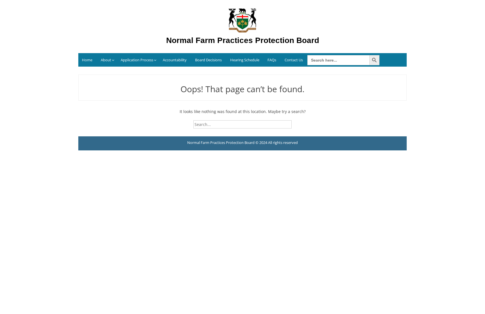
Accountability (175, 59)
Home (87, 59)
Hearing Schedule (244, 59)
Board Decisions (208, 59)
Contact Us (294, 59)
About (106, 59)
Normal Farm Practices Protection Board (242, 40)
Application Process (137, 59)
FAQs (271, 59)
